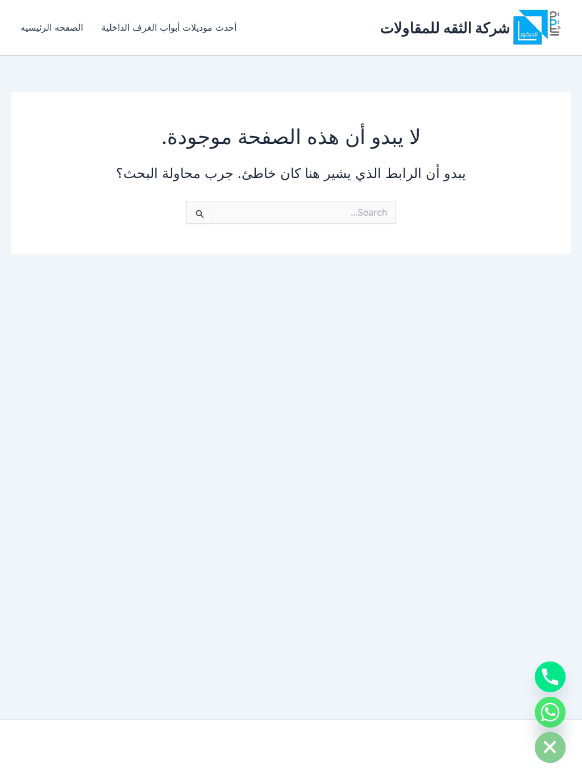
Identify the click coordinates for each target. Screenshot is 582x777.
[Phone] (550, 677)
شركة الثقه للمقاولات (445, 27)
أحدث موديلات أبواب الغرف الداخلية (168, 27)
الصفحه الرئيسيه (51, 27)
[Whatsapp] (550, 712)
